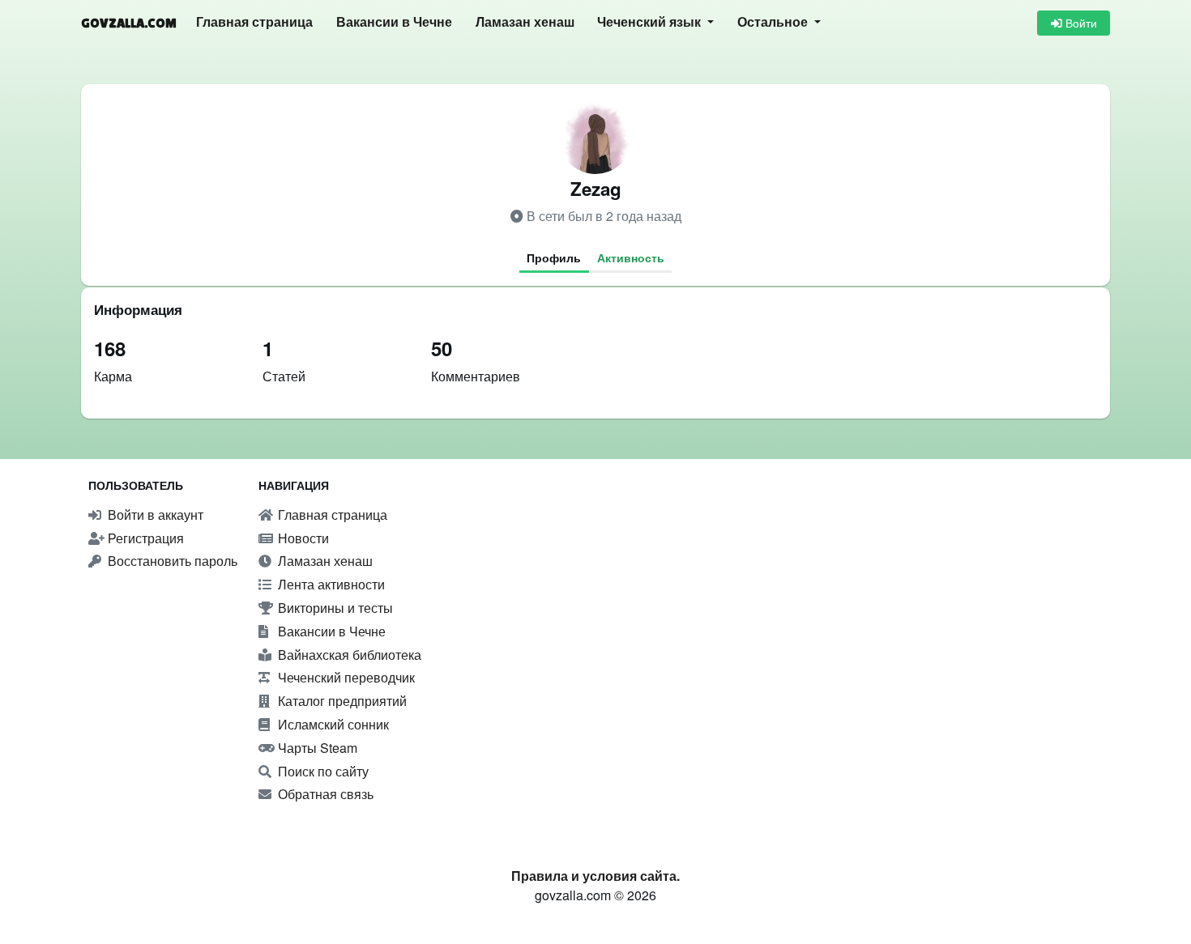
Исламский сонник (332, 724)
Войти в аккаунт (154, 514)
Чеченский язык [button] (650, 22)
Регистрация (144, 538)
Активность (630, 257)
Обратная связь (324, 794)
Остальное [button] (774, 22)
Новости (302, 538)
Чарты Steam (316, 747)
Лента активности (330, 584)
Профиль (554, 257)
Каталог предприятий (341, 700)
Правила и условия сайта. (595, 875)
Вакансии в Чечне (394, 22)
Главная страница (254, 22)
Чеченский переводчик (345, 677)
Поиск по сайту (322, 771)
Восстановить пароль (171, 560)
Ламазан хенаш (525, 22)
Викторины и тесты (334, 607)
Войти (1079, 23)
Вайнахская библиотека (348, 654)
